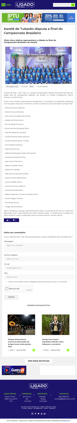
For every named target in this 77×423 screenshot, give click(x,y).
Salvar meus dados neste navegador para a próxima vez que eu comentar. (38, 282)
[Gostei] (8, 220)
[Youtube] (41, 414)
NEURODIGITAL (65, 420)
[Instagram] (32, 414)
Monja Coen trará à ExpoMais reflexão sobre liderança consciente (53, 341)
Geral (12, 350)
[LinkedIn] (45, 414)
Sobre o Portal (10, 397)
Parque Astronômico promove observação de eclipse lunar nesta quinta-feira (19, 343)
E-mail (6, 264)
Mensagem (8, 241)
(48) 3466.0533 (64, 397)
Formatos (27, 401)
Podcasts (42, 397)
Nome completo (11, 255)
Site (5, 273)
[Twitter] (38, 414)
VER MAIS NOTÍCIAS (38, 361)
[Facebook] (35, 414)
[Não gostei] (14, 220)
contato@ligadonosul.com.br (64, 399)
